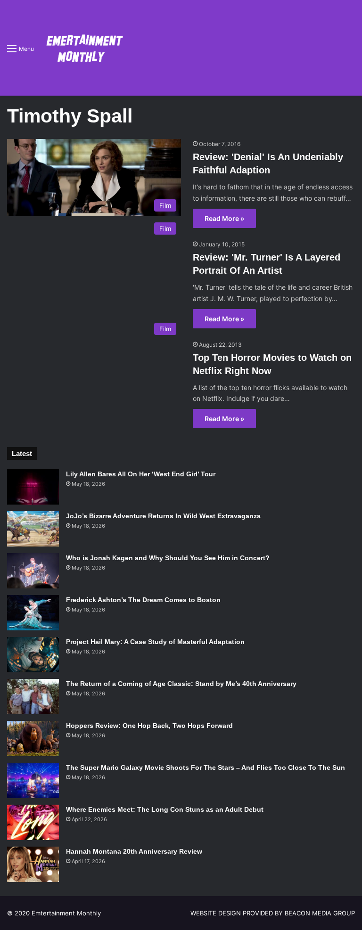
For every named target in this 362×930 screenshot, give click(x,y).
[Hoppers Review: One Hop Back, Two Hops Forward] (33, 738)
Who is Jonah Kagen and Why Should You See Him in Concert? (168, 558)
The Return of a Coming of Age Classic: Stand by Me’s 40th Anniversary (181, 683)
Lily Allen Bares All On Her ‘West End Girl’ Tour (140, 474)
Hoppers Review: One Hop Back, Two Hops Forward (149, 725)
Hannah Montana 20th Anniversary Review (134, 851)
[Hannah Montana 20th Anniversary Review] (33, 864)
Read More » (224, 218)
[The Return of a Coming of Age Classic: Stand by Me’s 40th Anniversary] (33, 696)
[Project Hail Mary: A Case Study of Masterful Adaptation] (33, 654)
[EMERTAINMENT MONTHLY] (82, 48)
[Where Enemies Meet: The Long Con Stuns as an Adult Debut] (33, 822)
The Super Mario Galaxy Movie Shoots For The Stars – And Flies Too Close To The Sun (205, 767)
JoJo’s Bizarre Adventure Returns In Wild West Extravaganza (163, 516)
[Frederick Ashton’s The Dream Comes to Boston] (33, 612)
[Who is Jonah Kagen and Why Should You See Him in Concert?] (33, 570)
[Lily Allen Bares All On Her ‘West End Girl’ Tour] (33, 487)
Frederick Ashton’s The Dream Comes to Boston (143, 600)
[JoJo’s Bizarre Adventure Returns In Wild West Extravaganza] (33, 529)
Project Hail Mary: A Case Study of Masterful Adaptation (155, 641)
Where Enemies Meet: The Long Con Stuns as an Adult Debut (164, 809)
